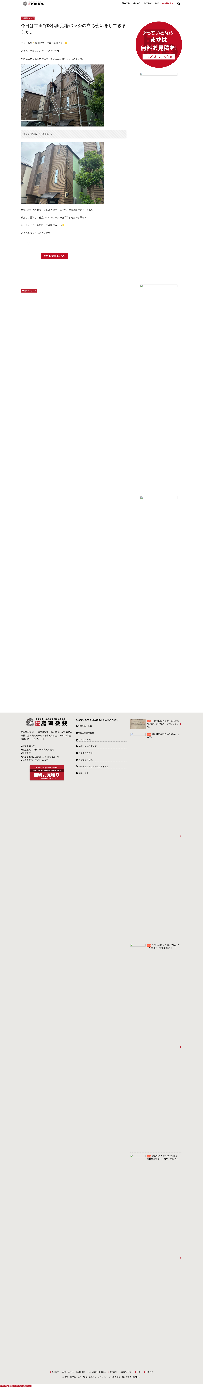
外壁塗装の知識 (86, 760)
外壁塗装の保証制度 (88, 746)
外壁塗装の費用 (86, 753)
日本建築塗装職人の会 (48, 732)
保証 (157, 3)
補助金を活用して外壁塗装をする (93, 766)
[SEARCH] (178, 3)
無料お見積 (84, 773)
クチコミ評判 (85, 740)
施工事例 (147, 3)
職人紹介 (137, 3)
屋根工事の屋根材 (86, 733)
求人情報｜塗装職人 (97, 1372)
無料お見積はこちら (54, 256)
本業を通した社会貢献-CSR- (74, 1372)
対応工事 (126, 3)
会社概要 (55, 1372)
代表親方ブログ (28, 18)
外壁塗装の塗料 (85, 726)
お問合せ (149, 1372)
